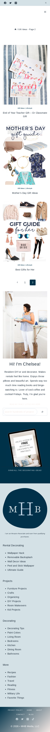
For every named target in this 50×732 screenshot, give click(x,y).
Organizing (13, 597)
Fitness (11, 689)
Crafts (10, 592)
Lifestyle (29, 108)
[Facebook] (5, 3)
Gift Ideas (21, 108)
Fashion (11, 676)
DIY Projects (14, 601)
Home (29, 710)
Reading (11, 685)
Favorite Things (15, 697)
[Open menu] (45, 12)
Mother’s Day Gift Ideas (25, 193)
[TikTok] (33, 719)
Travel (10, 681)
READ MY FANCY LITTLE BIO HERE (25, 404)
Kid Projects (13, 609)
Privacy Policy (15, 710)
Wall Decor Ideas (16, 561)
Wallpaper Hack (15, 553)
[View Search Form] (45, 3)
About (39, 710)
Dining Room (14, 649)
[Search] (42, 411)
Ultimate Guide (15, 570)
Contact (20, 714)
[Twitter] (10, 3)
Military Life (13, 693)
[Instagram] (15, 3)
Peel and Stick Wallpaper (20, 565)
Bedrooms (12, 641)
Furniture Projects (17, 588)
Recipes (11, 672)
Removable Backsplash (19, 557)
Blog (31, 714)
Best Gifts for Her (24, 269)
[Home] (15, 29)
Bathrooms (13, 653)
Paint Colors (14, 632)
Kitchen (11, 645)
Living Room (14, 637)
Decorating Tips (15, 628)
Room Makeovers (16, 605)
